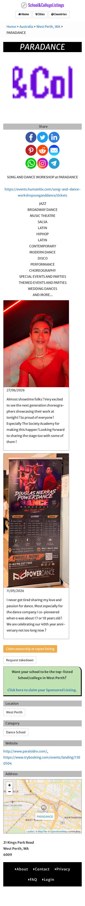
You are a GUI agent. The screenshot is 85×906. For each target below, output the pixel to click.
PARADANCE (45, 816)
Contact (42, 869)
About (22, 869)
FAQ (33, 879)
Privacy (63, 869)
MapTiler (42, 831)
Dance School (16, 732)
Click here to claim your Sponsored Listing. (42, 690)
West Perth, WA (48, 27)
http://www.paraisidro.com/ (25, 751)
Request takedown (20, 660)
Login (49, 879)
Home (25, 14)
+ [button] (9, 785)
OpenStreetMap (58, 831)
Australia (26, 27)
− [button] (9, 791)
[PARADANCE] (43, 807)
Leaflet (30, 831)
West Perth (14, 712)
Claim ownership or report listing (30, 649)
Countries (60, 14)
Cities (41, 14)
